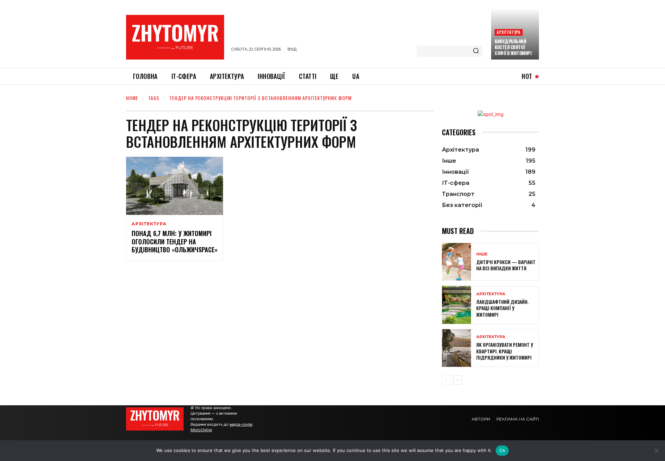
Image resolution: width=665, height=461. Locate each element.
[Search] (475, 51)
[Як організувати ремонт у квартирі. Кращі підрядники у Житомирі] (456, 348)
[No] (656, 450)
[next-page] (457, 380)
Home (132, 97)
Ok (502, 450)
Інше (482, 254)
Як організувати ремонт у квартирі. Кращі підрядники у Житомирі (504, 351)
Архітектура (508, 32)
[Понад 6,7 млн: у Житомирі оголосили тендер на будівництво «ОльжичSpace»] (174, 186)
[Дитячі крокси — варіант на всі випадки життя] (456, 262)
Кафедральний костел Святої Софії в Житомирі (513, 47)
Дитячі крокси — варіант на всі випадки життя (505, 265)
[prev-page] (446, 380)
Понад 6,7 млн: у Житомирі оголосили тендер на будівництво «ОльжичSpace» (175, 241)
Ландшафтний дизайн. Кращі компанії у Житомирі (502, 308)
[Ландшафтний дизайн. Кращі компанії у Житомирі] (456, 305)
